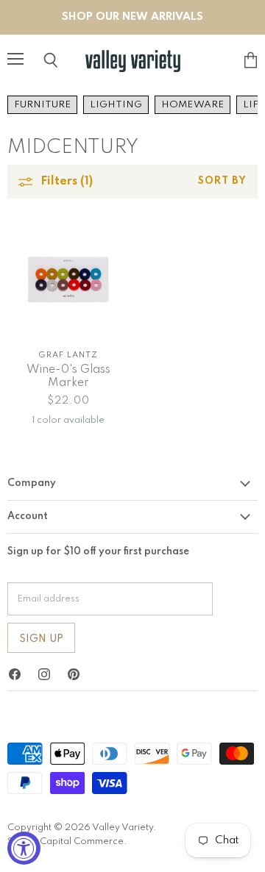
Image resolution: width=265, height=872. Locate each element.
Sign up (41, 639)
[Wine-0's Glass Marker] (68, 279)
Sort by (222, 181)
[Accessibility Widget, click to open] (23, 848)
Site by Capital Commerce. (67, 841)
